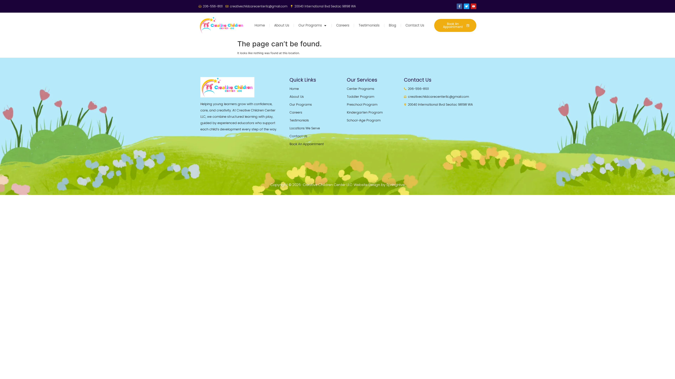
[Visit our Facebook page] (459, 6)
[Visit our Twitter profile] (466, 6)
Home (260, 25)
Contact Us (415, 25)
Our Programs (310, 25)
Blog (392, 25)
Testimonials (369, 25)
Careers (342, 25)
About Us (281, 25)
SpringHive (395, 184)
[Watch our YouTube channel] (473, 6)
